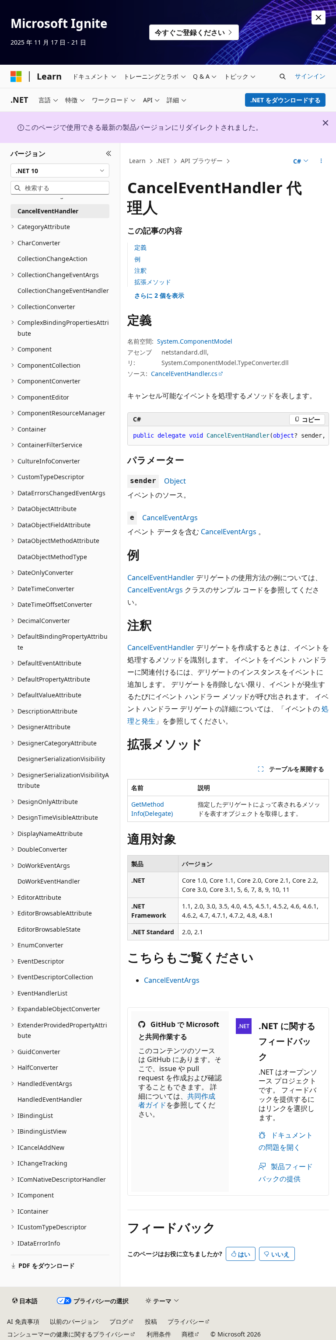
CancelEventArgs (170, 517)
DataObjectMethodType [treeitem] (52, 557)
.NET (163, 161)
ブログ (118, 1321)
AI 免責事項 (23, 1321)
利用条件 (159, 1334)
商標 (188, 1334)
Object (175, 481)
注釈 (140, 270)
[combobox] (59, 171)
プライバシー (186, 1321)
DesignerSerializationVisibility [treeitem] (61, 759)
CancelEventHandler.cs (184, 373)
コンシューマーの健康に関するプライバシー (68, 1334)
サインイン (310, 76)
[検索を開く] (282, 76)
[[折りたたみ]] (108, 153)
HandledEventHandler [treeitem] (50, 1099)
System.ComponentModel (194, 341)
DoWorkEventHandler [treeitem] (49, 881)
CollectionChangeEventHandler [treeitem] (63, 290)
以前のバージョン (74, 1321)
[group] (228, 436)
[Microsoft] (16, 76)
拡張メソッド (152, 282)
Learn (137, 161)
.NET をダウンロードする (285, 100)
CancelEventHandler (160, 577)
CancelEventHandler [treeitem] (48, 211)
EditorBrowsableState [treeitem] (49, 929)
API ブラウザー (202, 161)
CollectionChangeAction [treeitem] (53, 258)
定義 (140, 247)
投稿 (151, 1321)
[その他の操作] (321, 161)
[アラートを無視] (319, 17)
